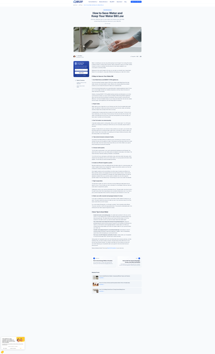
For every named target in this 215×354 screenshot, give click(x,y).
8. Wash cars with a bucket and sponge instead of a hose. (107, 196)
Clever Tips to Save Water (81, 86)
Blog (125, 1)
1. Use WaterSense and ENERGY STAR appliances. (105, 79)
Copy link (133, 56)
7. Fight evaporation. (97, 181)
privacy (84, 75)
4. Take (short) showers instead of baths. (103, 137)
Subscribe (81, 72)
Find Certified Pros (93, 1)
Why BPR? (112, 1)
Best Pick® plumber (112, 248)
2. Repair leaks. (96, 103)
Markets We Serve (103, 1)
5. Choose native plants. (98, 147)
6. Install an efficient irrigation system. (102, 162)
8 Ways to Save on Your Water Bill (81, 83)
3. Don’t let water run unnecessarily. (101, 120)
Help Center (119, 1)
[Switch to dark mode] (129, 2)
